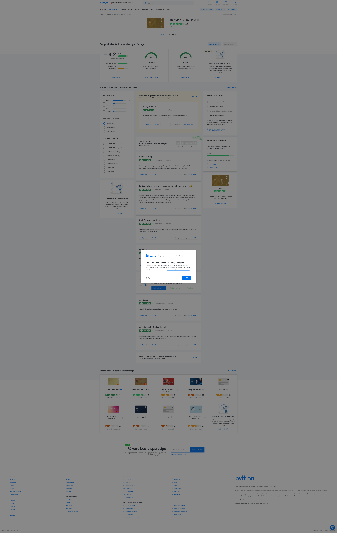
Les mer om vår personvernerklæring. (178, 270)
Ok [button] (187, 278)
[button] (149, 278)
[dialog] (168, 266)
